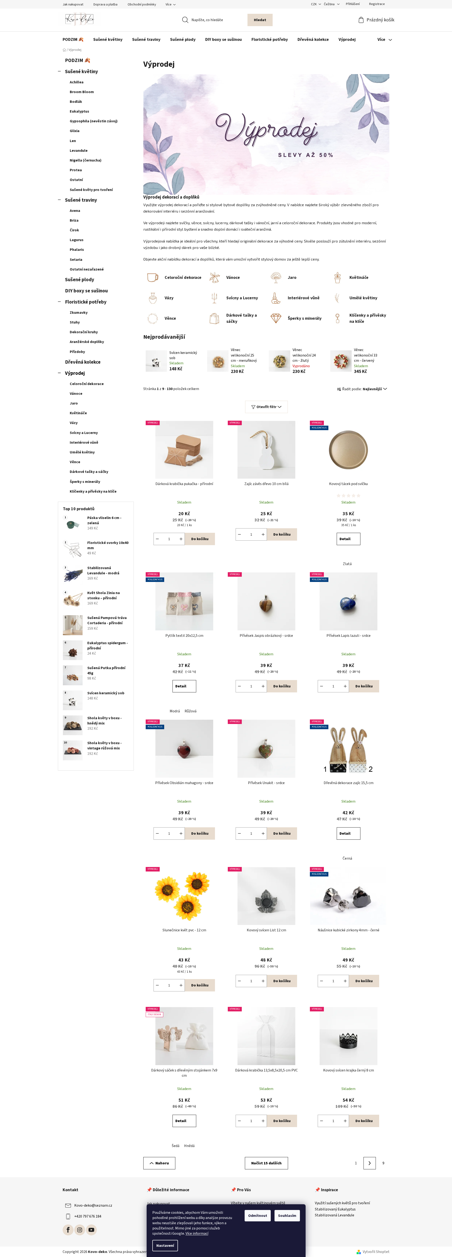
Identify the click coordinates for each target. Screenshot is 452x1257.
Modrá (175, 711)
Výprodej (75, 373)
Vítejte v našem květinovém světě (258, 1203)
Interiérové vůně (84, 442)
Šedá (175, 1145)
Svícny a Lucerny (84, 432)
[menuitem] (73, 40)
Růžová (190, 711)
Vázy (74, 422)
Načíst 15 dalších (266, 1163)
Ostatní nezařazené (87, 269)
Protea (76, 170)
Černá (347, 858)
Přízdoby (77, 351)
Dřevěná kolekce (83, 362)
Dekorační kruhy (84, 332)
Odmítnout (257, 1215)
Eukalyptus (79, 111)
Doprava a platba (105, 4)
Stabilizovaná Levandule (334, 1215)
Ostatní (76, 179)
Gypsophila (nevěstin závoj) (94, 121)
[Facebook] (68, 1229)
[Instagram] (79, 1229)
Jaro (74, 403)
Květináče (78, 413)
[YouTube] (91, 1229)
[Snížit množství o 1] (157, 539)
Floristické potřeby (86, 302)
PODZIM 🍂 (77, 60)
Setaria (76, 259)
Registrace (377, 4)
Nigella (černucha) (86, 160)
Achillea (77, 82)
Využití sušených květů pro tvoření (342, 1203)
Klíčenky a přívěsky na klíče (93, 491)
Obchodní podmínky (142, 4)
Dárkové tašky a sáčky (89, 471)
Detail (345, 539)
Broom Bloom (82, 92)
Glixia (74, 130)
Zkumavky (79, 312)
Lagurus (77, 240)
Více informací (197, 1233)
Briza (74, 220)
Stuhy (75, 322)
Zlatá (347, 564)
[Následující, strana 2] (369, 1163)
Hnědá (189, 1145)
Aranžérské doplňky (87, 341)
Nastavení (165, 1245)
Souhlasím (287, 1215)
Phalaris (77, 249)
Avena (75, 210)
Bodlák (76, 101)
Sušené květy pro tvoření (91, 189)
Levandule (79, 150)
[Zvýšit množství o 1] (181, 539)
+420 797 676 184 (87, 1216)
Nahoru (162, 1163)
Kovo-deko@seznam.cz (93, 1205)
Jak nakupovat (73, 4)
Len (73, 140)
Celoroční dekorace (87, 383)
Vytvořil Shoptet (376, 1251)
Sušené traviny (81, 200)
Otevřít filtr (266, 406)
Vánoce (76, 393)
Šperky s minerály (85, 481)
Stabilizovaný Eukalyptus (335, 1209)
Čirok (74, 230)
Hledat (260, 20)
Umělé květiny (82, 452)
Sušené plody (79, 279)
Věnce (75, 462)
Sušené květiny (81, 71)
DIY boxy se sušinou (86, 290)
